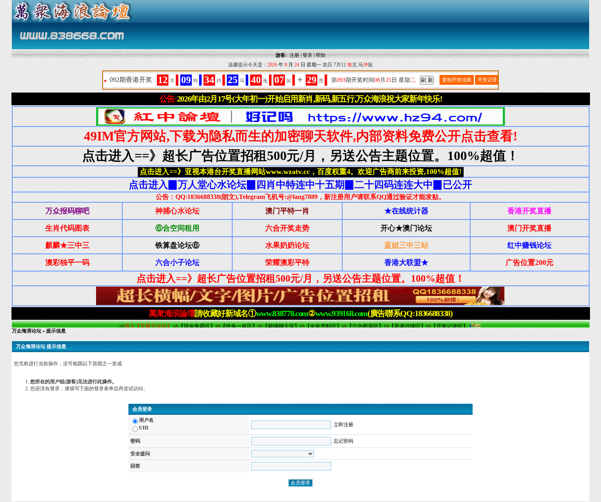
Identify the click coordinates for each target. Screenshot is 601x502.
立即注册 (343, 424)
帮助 (320, 55)
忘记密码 (343, 441)
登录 (307, 55)
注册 (294, 55)
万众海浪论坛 (26, 331)
